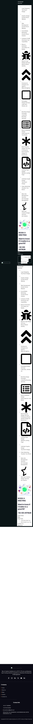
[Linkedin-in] (15, 678)
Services (20, 268)
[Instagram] (11, 678)
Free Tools (20, 518)
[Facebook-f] (8, 678)
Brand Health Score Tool (26, 522)
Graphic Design (25, 15)
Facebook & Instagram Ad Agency (25, 84)
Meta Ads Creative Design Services (26, 213)
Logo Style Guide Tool (25, 520)
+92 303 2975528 (24, 513)
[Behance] (24, 678)
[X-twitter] (18, 678)
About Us (20, 525)
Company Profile (26, 38)
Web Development (25, 285)
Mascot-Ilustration (25, 304)
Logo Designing (26, 8)
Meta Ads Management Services (25, 195)
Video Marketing (26, 186)
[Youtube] (21, 678)
